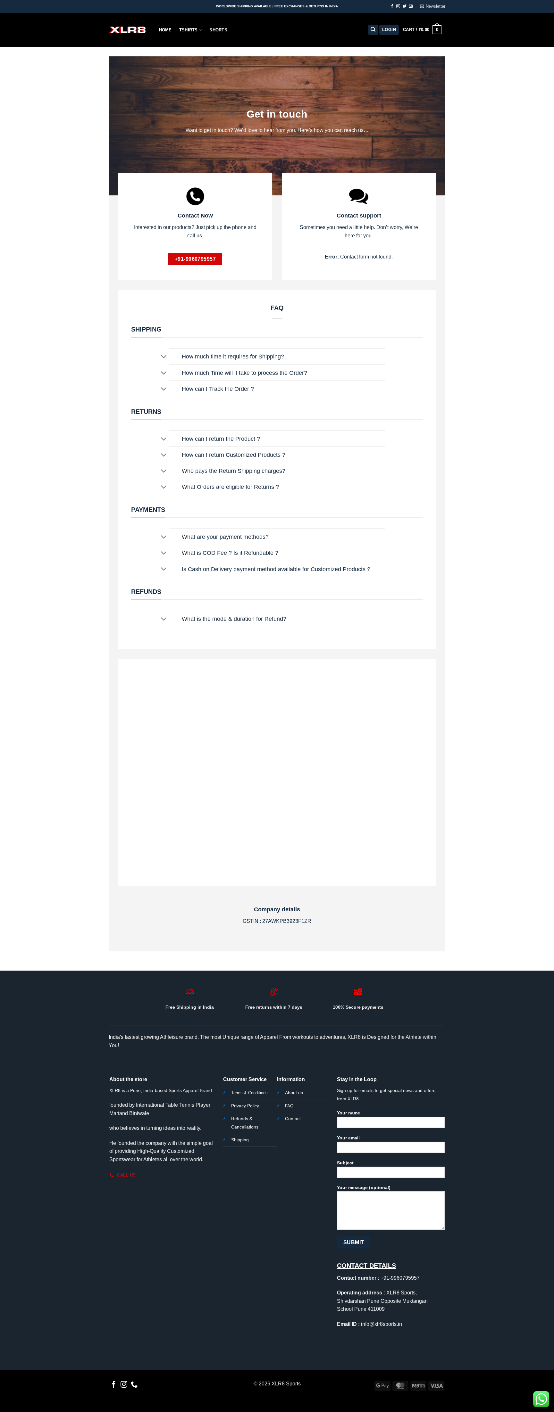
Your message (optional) (363, 1187)
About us (294, 1092)
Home (165, 30)
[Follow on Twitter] (405, 6)
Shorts (218, 30)
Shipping (240, 1139)
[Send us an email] (411, 6)
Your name (348, 1112)
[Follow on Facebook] (392, 6)
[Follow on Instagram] (398, 6)
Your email (348, 1137)
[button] (432, 6)
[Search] (373, 30)
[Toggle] (164, 357)
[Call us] (134, 1385)
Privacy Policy (245, 1105)
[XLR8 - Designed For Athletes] (127, 30)
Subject (345, 1162)
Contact (293, 1118)
